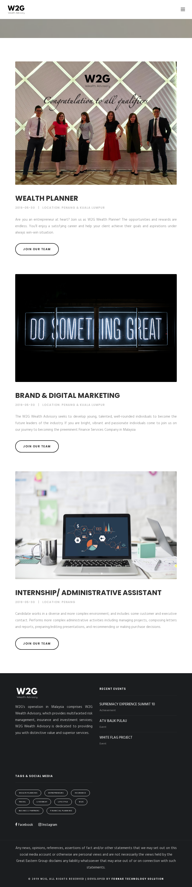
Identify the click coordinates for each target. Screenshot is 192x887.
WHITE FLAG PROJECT (116, 737)
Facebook (25, 825)
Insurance (80, 793)
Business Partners (29, 810)
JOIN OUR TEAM (37, 249)
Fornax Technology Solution (137, 879)
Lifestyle (63, 801)
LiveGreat (42, 801)
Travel (22, 801)
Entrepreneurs (56, 793)
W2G (81, 801)
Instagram (49, 825)
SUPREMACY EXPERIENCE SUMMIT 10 (127, 704)
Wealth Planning (28, 793)
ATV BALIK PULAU (113, 721)
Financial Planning (61, 810)
